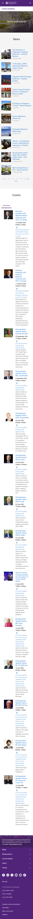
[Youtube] (16, 875)
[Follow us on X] (12, 875)
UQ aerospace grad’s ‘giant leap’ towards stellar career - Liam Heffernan (20, 156)
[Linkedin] (7, 875)
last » (16, 181)
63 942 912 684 (9, 890)
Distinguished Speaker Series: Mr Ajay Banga (21, 743)
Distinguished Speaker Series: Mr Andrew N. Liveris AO (21, 779)
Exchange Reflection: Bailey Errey (20, 130)
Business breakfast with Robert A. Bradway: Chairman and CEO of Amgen (20, 275)
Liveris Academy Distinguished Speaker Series (21, 346)
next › (28, 179)
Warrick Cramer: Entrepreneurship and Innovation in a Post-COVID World (21, 577)
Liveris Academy (8, 9)
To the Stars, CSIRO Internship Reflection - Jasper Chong (20, 66)
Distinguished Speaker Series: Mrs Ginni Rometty (21, 622)
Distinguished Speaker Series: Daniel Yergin (21, 533)
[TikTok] (24, 875)
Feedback (4, 914)
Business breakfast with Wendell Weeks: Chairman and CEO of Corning (21, 215)
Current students (7, 859)
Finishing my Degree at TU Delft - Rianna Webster (21, 104)
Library (4, 863)
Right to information (7, 911)
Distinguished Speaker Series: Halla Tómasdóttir (22, 415)
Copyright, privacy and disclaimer (11, 904)
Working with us (7, 854)
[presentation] (6, 205)
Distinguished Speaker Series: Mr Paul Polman (21, 703)
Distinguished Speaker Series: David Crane (21, 499)
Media (4, 849)
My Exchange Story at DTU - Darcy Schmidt (20, 169)
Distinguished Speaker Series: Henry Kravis (21, 457)
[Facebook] (3, 875)
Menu (3, 3)
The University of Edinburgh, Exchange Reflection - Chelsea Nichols (20, 53)
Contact (4, 868)
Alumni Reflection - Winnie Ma (19, 117)
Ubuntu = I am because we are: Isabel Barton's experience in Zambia (20, 143)
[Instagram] (20, 875)
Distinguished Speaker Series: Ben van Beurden (21, 373)
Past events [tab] (6, 205)
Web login (4, 881)
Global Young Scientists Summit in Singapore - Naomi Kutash (21, 91)
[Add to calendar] (17, 227)
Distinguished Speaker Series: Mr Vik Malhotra (21, 663)
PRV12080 (9, 897)
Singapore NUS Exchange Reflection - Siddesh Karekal (21, 79)
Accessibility (5, 907)
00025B (9, 894)
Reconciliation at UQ (15, 844)
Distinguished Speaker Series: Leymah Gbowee (21, 331)
